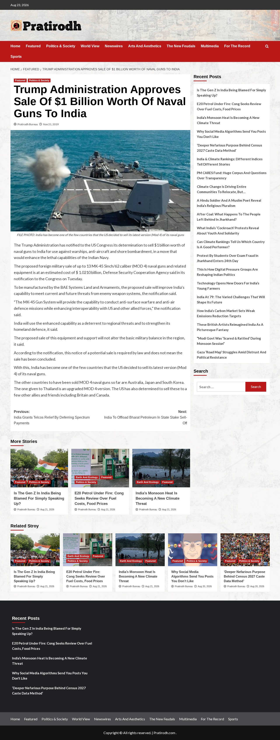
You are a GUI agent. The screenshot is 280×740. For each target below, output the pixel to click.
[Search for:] (221, 387)
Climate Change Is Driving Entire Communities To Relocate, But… (221, 189)
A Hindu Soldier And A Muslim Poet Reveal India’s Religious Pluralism (229, 203)
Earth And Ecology (87, 477)
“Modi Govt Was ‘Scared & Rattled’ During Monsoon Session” (229, 340)
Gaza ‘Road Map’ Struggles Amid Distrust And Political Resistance (231, 354)
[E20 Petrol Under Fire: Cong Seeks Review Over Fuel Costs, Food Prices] (100, 468)
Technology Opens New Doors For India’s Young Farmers (228, 285)
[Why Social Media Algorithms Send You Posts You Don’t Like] (192, 549)
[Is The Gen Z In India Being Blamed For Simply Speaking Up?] (39, 468)
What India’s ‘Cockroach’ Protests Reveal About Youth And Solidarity (228, 230)
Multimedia (210, 46)
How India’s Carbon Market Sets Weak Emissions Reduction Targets (226, 313)
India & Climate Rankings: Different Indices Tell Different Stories (229, 161)
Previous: (52, 417)
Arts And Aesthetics (144, 46)
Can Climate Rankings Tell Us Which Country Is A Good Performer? (231, 244)
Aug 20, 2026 (205, 586)
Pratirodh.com (164, 733)
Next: (145, 417)
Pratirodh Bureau (28, 124)
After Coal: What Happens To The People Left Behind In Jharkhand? (229, 216)
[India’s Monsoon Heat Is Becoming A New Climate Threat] (161, 468)
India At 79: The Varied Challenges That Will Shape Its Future (231, 299)
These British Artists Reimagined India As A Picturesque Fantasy (230, 327)
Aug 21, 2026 (47, 509)
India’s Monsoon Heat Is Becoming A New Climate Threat (157, 498)
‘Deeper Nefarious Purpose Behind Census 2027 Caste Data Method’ (229, 147)
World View (90, 46)
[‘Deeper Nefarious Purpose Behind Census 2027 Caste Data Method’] (245, 549)
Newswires (114, 46)
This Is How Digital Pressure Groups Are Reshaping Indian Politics (227, 272)
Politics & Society (60, 46)
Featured (33, 46)
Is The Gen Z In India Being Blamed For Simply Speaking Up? (39, 498)
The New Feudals (181, 46)
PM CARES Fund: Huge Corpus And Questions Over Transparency (231, 175)
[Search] (267, 46)
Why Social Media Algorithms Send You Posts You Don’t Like (231, 134)
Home (15, 46)
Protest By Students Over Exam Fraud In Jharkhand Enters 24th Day (227, 258)
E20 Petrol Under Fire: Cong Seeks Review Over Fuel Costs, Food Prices (99, 498)
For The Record (237, 46)
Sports (16, 56)
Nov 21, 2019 (51, 124)
